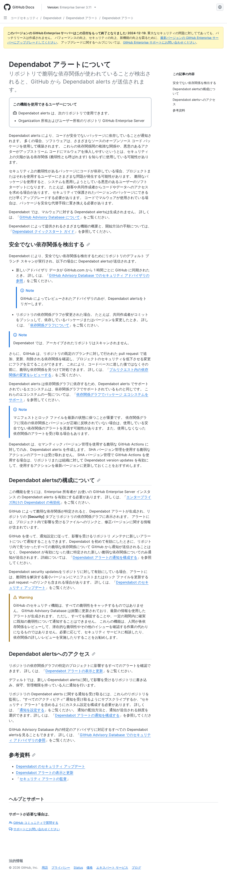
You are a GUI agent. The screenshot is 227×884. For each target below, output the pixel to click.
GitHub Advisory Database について (50, 217)
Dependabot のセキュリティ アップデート (50, 766)
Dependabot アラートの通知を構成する (105, 557)
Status (78, 867)
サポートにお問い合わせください (36, 829)
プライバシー (60, 867)
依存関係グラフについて (49, 325)
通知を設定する (32, 710)
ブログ (136, 867)
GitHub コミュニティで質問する (35, 822)
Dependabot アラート (82, 18)
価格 (89, 867)
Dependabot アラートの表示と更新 (74, 671)
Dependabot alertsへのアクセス (49, 654)
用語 (45, 867)
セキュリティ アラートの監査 (43, 779)
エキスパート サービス (112, 867)
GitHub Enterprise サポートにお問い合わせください (159, 42)
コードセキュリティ (25, 18)
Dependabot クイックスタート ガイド (43, 231)
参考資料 (19, 755)
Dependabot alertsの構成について (52, 480)
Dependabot (52, 18)
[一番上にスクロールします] (217, 874)
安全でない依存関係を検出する (47, 244)
